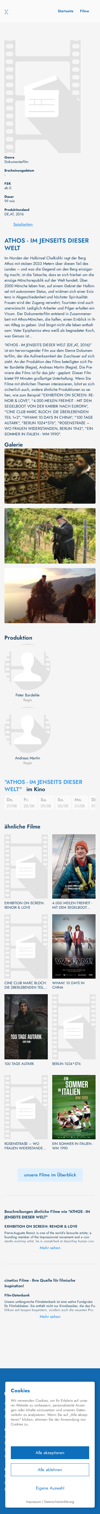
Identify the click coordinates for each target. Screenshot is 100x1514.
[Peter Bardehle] (27, 667)
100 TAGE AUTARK (19, 1064)
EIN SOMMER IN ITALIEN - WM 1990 (72, 1146)
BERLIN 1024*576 (66, 1064)
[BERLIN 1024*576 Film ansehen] (74, 1026)
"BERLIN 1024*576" (38, 423)
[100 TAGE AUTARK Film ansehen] (26, 1026)
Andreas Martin (27, 758)
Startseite (65, 11)
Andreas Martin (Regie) (58, 367)
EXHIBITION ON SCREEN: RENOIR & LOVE (24, 905)
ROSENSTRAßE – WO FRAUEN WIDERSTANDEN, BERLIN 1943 (25, 1146)
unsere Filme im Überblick (50, 1175)
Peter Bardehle (27, 695)
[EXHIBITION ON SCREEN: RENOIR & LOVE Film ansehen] (26, 866)
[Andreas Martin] (27, 730)
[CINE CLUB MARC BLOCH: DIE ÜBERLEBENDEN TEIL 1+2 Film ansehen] (26, 946)
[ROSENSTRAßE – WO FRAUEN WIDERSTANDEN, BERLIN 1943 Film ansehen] (26, 1107)
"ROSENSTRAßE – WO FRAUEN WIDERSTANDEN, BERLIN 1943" (46, 425)
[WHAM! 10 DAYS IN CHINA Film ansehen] (74, 946)
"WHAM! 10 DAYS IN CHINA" (47, 417)
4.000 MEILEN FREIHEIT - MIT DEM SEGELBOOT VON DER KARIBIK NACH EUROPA (72, 905)
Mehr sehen (50, 1247)
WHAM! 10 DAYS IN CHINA (68, 985)
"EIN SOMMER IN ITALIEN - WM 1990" (48, 431)
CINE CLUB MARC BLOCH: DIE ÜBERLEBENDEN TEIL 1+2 (25, 985)
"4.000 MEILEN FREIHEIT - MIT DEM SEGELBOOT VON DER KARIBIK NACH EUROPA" (48, 403)
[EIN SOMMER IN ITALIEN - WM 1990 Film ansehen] (74, 1107)
